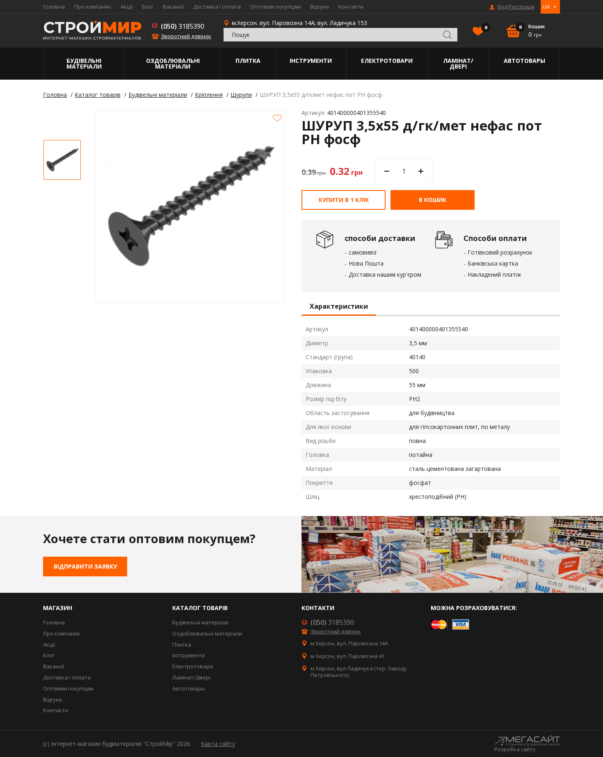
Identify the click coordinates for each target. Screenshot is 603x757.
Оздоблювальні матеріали (173, 63)
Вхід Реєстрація (516, 7)
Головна (54, 6)
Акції (126, 6)
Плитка (247, 60)
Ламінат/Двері (458, 63)
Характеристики (339, 307)
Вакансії (173, 6)
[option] (62, 160)
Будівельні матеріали (84, 63)
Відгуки (319, 6)
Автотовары (524, 60)
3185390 (182, 26)
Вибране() (485, 27)
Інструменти (311, 60)
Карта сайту (218, 744)
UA (546, 6)
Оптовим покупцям (275, 6)
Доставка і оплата (217, 6)
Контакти (350, 6)
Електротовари (387, 60)
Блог (147, 6)
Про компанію (92, 6)
